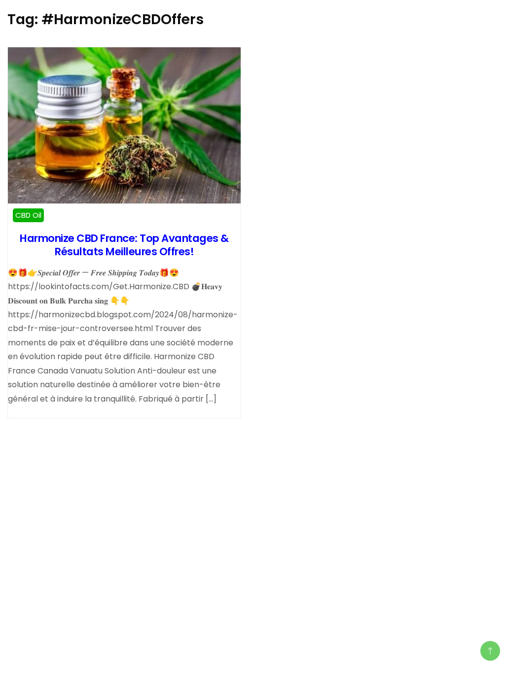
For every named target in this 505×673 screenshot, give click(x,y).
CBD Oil (28, 215)
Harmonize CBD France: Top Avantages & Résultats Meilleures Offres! (124, 245)
